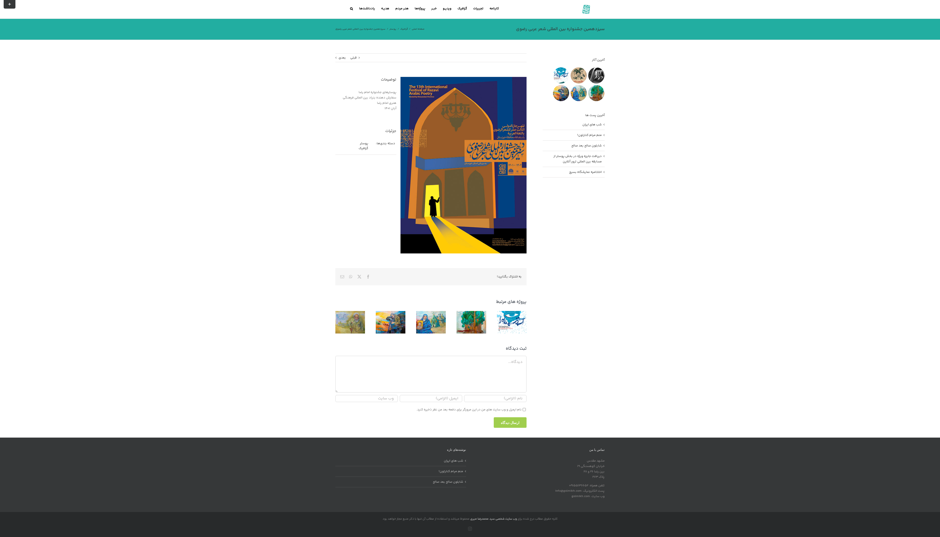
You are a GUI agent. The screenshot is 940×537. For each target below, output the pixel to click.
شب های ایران (592, 124)
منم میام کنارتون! (589, 135)
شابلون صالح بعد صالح (586, 145)
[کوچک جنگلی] (596, 93)
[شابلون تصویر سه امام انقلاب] (596, 75)
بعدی (342, 57)
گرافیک (363, 148)
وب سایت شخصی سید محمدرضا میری (493, 519)
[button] (351, 8)
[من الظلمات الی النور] (560, 93)
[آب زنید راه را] (560, 75)
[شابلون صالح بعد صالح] (578, 75)
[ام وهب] (578, 93)
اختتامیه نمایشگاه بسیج (585, 172)
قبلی (353, 57)
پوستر (364, 143)
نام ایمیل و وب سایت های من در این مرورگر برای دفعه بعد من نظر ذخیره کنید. (469, 409)
